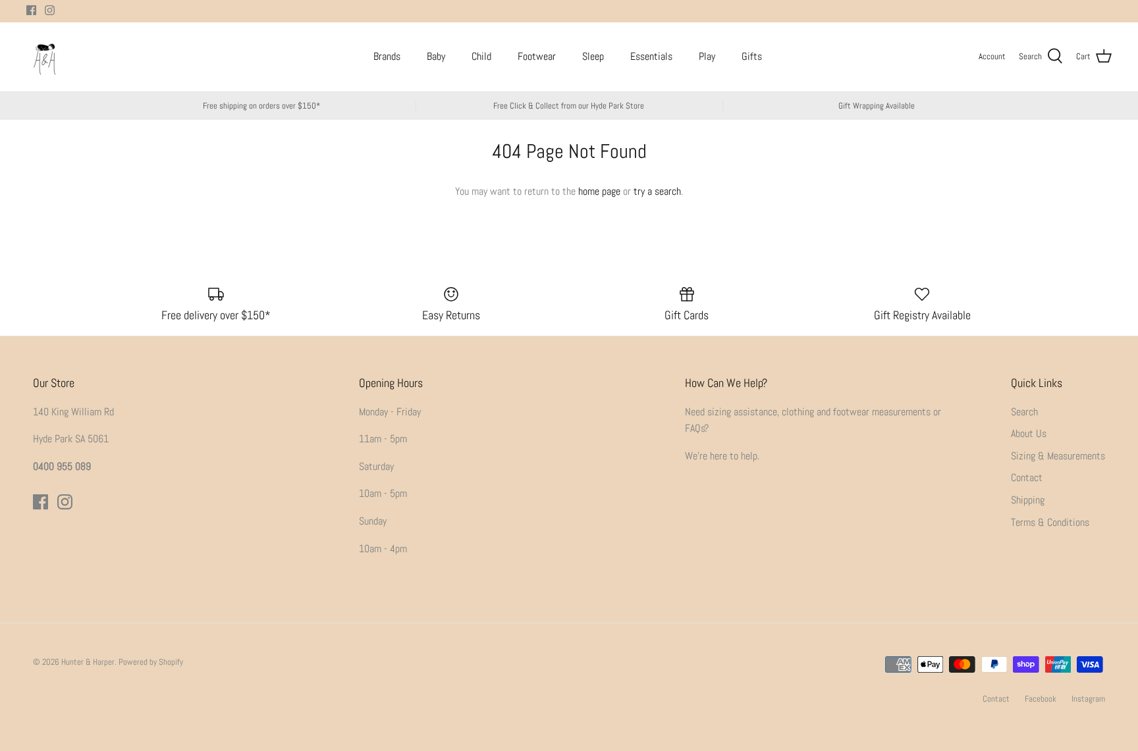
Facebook (1040, 698)
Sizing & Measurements (1058, 456)
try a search (657, 191)
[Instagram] (50, 10)
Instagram (1088, 698)
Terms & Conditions (1050, 522)
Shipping (1027, 500)
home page (599, 191)
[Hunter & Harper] (44, 57)
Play (707, 56)
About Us (1028, 433)
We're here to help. (722, 456)
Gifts (752, 56)
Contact (1027, 477)
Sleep (593, 56)
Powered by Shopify (151, 661)
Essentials (651, 56)
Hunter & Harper (88, 661)
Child (481, 56)
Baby (436, 56)
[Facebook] (31, 10)
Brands (386, 56)
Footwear (537, 56)
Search (1024, 412)
